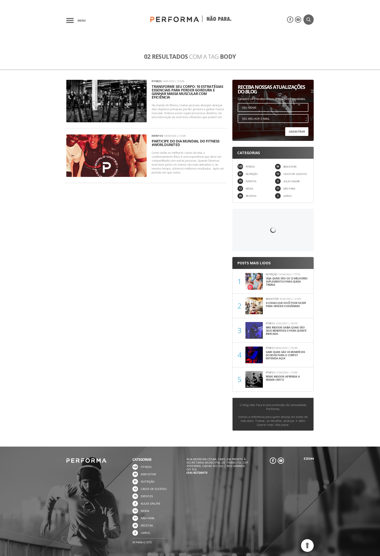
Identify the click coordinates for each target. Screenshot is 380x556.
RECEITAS (251, 196)
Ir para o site (142, 542)
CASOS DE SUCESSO (295, 174)
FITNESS (250, 166)
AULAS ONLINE (291, 181)
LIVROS (287, 196)
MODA (249, 188)
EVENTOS (251, 181)
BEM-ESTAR (289, 166)
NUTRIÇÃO (252, 174)
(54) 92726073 (196, 472)
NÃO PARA (289, 188)
